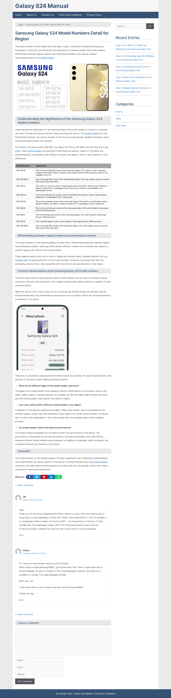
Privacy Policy (94, 15)
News (118, 118)
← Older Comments (24, 485)
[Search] (150, 26)
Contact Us (48, 15)
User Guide (121, 125)
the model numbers (98, 462)
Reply (21, 535)
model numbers (47, 57)
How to (119, 111)
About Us (32, 15)
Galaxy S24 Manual (41, 5)
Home (18, 15)
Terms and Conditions (70, 15)
